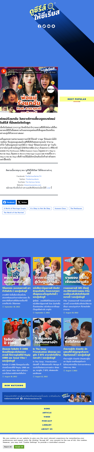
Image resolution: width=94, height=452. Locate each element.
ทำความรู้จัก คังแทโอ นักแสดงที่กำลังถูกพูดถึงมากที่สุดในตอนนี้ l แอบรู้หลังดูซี (76, 352)
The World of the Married (14, 212)
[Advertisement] (47, 46)
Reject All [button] (7, 447)
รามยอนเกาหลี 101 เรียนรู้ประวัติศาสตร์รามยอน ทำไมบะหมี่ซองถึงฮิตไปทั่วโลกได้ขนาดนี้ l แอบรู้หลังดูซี (76, 292)
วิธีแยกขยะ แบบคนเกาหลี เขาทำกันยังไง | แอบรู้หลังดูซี (16, 289)
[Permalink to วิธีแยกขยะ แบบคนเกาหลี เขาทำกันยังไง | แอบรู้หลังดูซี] (16, 271)
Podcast (47, 420)
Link (48, 188)
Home (47, 408)
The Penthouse (76, 208)
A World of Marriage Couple (15, 208)
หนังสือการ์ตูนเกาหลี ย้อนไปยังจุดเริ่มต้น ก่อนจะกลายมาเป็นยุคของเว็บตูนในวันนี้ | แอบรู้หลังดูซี (46, 292)
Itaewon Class (60, 208)
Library (47, 424)
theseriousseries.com (32, 185)
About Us (47, 429)
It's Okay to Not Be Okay (40, 208)
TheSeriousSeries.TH (33, 176)
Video (47, 416)
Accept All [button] (19, 447)
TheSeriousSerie (32, 179)
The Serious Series (33, 182)
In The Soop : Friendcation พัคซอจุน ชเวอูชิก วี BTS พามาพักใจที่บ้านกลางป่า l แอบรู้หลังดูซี (47, 353)
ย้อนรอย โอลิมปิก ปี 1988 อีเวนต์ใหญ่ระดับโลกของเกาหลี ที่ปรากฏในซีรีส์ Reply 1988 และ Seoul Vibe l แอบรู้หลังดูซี (16, 354)
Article (47, 412)
